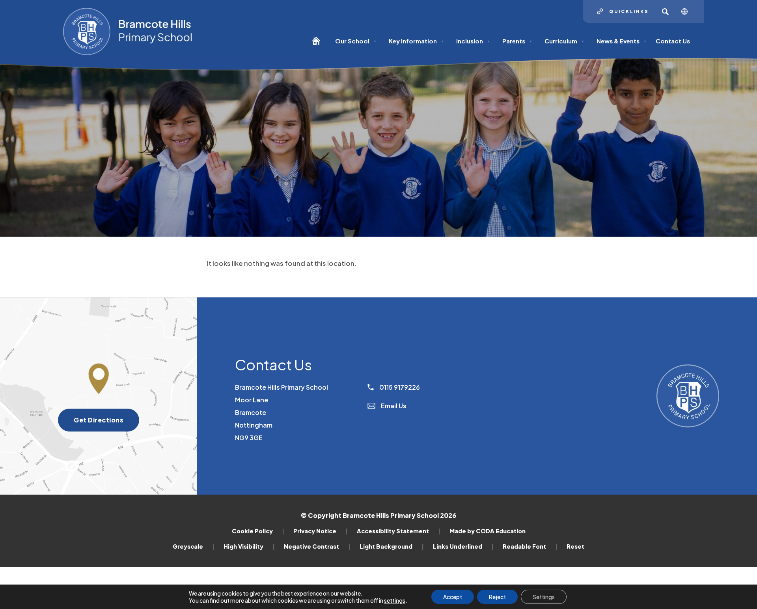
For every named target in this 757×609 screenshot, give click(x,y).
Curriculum (564, 41)
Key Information (416, 41)
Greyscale (193, 546)
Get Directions (106, 423)
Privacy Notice (320, 530)
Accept (452, 596)
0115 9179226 (399, 387)
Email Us (393, 406)
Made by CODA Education (487, 530)
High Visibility (249, 546)
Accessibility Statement (398, 530)
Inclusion (473, 41)
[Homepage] (319, 44)
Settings (544, 596)
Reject (497, 596)
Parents (517, 41)
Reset (575, 546)
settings (394, 600)
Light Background (392, 546)
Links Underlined (463, 546)
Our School (356, 41)
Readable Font (530, 546)
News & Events (622, 41)
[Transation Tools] (687, 11)
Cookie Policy (258, 530)
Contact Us (673, 41)
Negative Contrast (317, 546)
